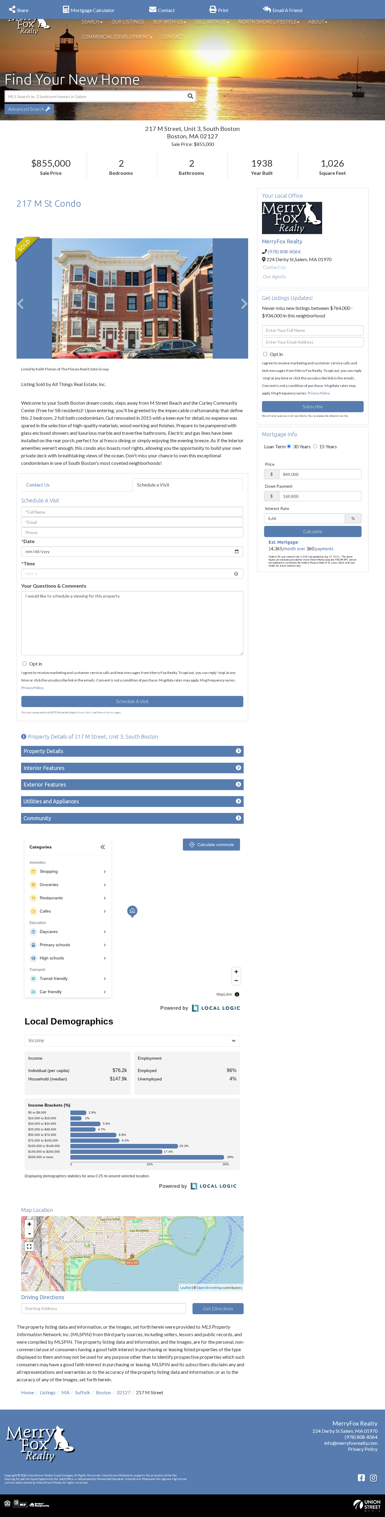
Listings (48, 1392)
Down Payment (279, 486)
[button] (190, 96)
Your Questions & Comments (53, 586)
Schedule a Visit (153, 484)
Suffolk (82, 1392)
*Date (28, 541)
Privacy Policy (32, 687)
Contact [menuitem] (172, 36)
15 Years (327, 446)
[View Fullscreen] (29, 1246)
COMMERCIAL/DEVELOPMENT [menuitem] (115, 36)
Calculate (312, 531)
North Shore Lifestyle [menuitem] (267, 21)
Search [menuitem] (91, 21)
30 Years (301, 446)
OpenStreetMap (209, 1288)
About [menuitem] (316, 21)
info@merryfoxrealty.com (350, 1443)
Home (27, 1392)
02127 (123, 1392)
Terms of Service (105, 712)
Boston (103, 1392)
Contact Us (38, 484)
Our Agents (274, 276)
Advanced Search (26, 109)
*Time (28, 563)
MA (65, 1392)
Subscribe (313, 406)
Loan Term (275, 446)
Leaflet (185, 1288)
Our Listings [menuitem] (128, 21)
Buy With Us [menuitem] (168, 21)
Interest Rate (277, 508)
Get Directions (218, 1308)
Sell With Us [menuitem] (210, 21)
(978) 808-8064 (284, 251)
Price (269, 464)
